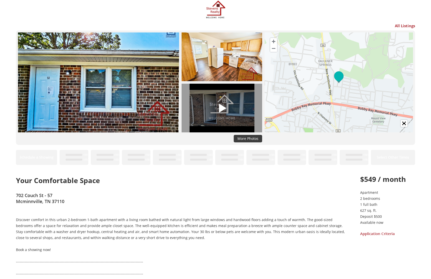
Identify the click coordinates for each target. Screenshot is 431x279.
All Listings (405, 25)
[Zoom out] (273, 48)
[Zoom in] (273, 41)
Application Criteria (377, 233)
